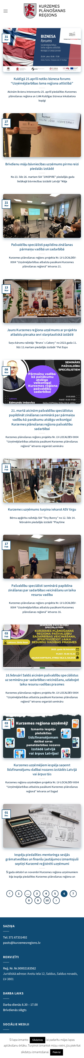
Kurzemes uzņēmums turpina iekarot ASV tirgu (42, 509)
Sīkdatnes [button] (37, 1040)
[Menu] (5, 11)
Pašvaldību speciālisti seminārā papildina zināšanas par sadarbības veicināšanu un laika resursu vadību (42, 590)
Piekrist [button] (57, 1052)
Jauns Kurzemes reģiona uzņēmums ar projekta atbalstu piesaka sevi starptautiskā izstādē (42, 332)
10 (47, 900)
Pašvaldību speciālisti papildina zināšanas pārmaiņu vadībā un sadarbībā (42, 247)
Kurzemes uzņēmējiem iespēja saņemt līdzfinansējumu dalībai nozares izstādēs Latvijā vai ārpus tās (42, 769)
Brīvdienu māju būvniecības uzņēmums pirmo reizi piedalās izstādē (42, 166)
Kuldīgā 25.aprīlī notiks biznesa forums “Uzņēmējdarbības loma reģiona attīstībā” (42, 81)
